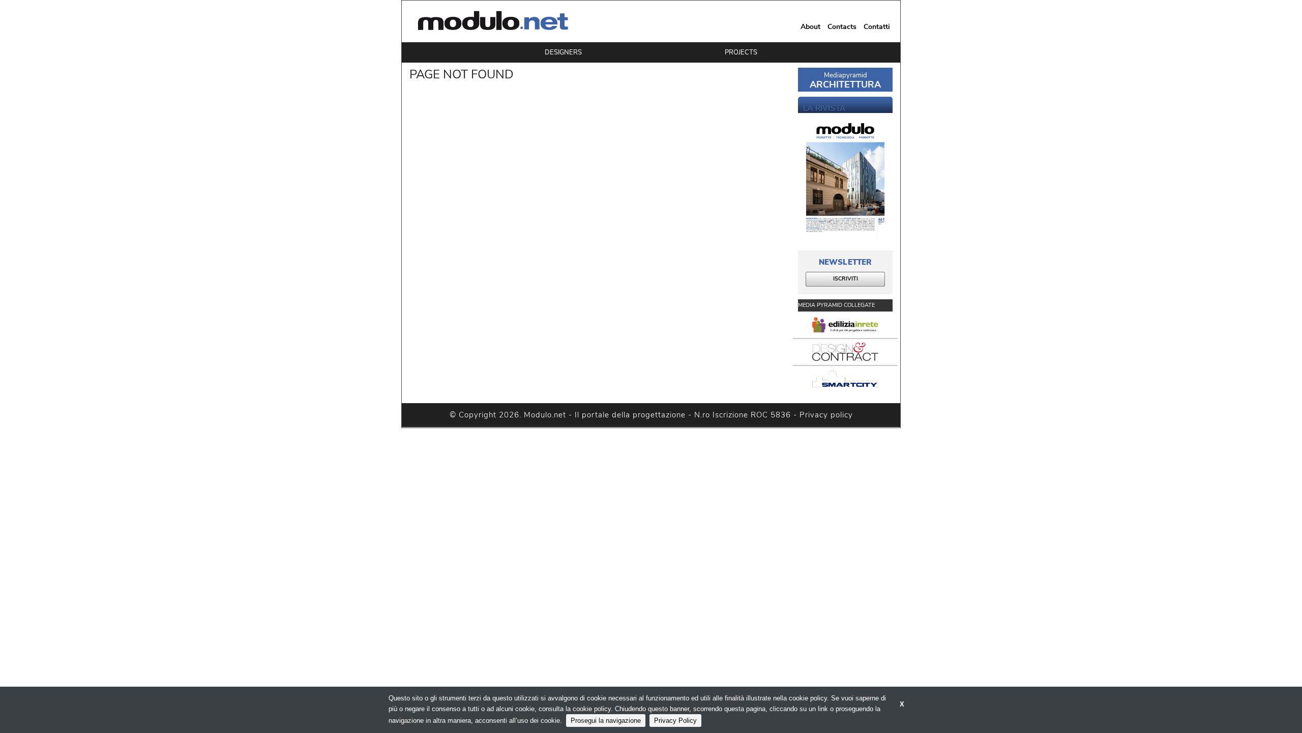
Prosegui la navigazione (606, 720)
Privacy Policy (675, 720)
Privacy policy (826, 415)
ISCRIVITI (845, 279)
